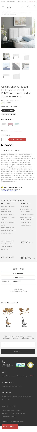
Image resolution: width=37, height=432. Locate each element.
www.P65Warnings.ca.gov (9, 190)
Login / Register (6, 386)
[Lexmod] (9, 6)
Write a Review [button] (19, 273)
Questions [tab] (15, 281)
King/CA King (9, 114)
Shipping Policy (20, 413)
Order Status (11, 1)
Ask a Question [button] (19, 277)
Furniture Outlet (6, 400)
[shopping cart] (33, 6)
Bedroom (13, 376)
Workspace (26, 376)
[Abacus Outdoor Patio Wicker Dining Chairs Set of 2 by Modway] (24, 311)
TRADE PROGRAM (21, 1)
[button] (10, 426)
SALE (31, 376)
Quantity (5, 135)
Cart (13, 386)
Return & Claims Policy (8, 413)
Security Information (16, 410)
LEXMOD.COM (6, 11)
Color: (7, 119)
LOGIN (3, 1)
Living (3, 376)
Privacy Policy (6, 410)
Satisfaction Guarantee (8, 417)
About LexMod (6, 396)
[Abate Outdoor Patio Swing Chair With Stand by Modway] (8, 321)
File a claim (18, 386)
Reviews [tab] (4, 281)
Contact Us (28, 396)
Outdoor (19, 376)
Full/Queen (8, 110)
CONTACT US (32, 1)
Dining (8, 376)
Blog (22, 396)
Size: (9, 106)
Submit (18, 352)
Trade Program (16, 396)
